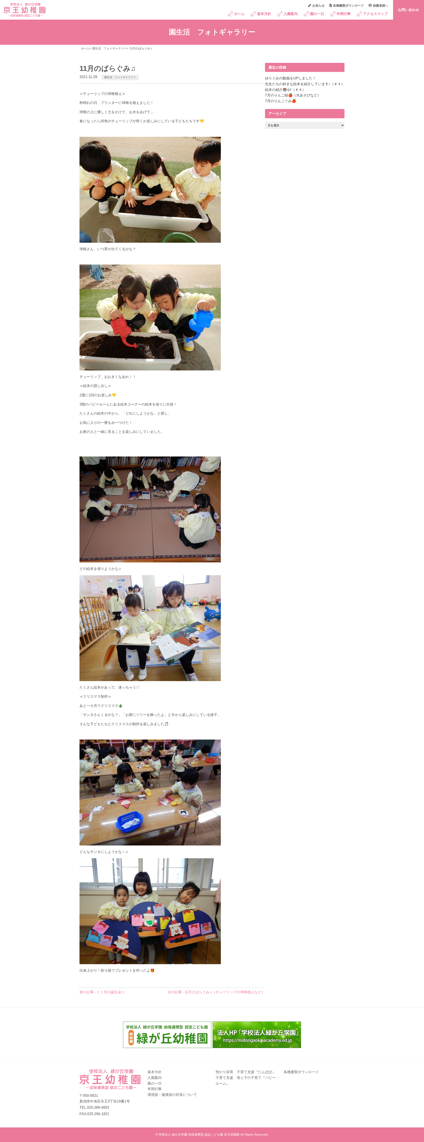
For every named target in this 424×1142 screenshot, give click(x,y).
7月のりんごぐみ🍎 (280, 101)
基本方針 (264, 14)
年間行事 (344, 14)
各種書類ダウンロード (348, 5)
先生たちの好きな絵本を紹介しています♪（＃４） (304, 84)
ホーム (239, 14)
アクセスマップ (375, 14)
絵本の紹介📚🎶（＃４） (285, 90)
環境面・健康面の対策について (172, 1095)
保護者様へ (380, 5)
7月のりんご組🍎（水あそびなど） (293, 95)
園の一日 (317, 14)
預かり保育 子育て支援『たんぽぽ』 (246, 1072)
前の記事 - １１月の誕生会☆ (102, 992)
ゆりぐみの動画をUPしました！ (290, 78)
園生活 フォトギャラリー (120, 77)
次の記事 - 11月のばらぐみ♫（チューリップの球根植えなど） (216, 992)
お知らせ (318, 5)
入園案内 (291, 14)
